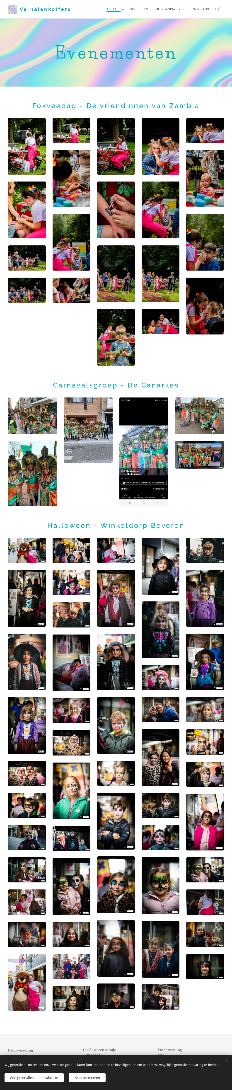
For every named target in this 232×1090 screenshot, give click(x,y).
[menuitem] (116, 9)
